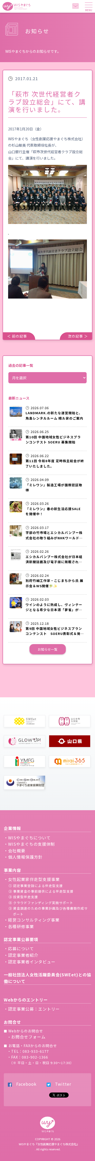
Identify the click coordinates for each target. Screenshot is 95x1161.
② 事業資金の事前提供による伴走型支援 (41, 891)
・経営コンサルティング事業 (32, 920)
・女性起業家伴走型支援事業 (32, 879)
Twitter (61, 1084)
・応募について (19, 948)
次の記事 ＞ (78, 336)
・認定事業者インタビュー (29, 962)
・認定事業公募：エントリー (32, 1009)
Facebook (24, 1084)
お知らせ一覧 (48, 649)
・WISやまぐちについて (27, 838)
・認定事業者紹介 (21, 955)
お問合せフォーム (28, 1037)
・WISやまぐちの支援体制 (29, 844)
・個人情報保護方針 (23, 857)
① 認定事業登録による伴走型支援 (36, 885)
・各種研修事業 (19, 926)
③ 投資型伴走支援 (23, 896)
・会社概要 (14, 850)
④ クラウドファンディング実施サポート (41, 902)
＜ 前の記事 (17, 336)
